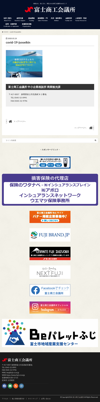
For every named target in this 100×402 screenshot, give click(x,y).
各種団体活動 (26, 25)
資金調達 (31, 19)
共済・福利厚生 (56, 19)
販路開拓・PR (43, 19)
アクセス (5, 398)
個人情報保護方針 (18, 398)
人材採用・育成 (80, 19)
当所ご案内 (7, 19)
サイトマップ (33, 398)
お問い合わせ (46, 398)
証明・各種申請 (11, 25)
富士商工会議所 (78, 397)
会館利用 (68, 19)
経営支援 (20, 19)
